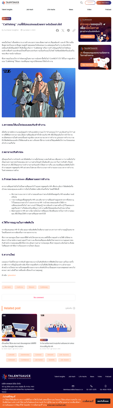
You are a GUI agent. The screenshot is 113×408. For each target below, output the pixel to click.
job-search (65, 360)
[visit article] (19, 326)
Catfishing (43, 287)
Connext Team (46, 349)
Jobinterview (25, 355)
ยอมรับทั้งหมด (102, 401)
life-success (64, 355)
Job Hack (29, 10)
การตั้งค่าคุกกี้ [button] (88, 401)
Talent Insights (7, 10)
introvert (50, 355)
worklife (51, 360)
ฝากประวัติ (90, 2)
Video (89, 10)
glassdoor (12, 275)
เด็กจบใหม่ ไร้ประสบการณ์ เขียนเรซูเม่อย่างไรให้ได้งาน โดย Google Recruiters (19, 345)
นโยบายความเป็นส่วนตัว (56, 405)
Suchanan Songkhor (11, 30)
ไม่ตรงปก (31, 287)
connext (38, 355)
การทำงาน (20, 287)
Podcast (108, 10)
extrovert (11, 360)
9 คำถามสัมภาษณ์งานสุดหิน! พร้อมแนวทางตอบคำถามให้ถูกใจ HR (57, 345)
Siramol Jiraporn (8, 349)
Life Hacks (51, 10)
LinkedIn (11, 355)
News (71, 10)
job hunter (39, 360)
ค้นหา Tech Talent (104, 2)
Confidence (25, 360)
